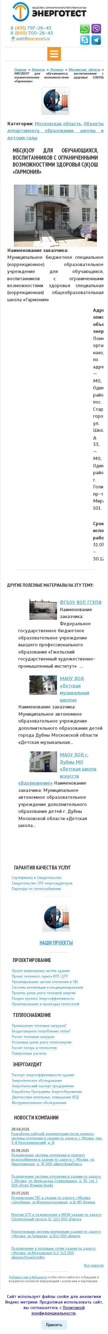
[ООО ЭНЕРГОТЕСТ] (47, 12)
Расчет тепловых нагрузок (33, 1037)
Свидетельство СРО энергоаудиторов (42, 883)
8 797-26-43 (31, 28)
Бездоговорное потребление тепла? (41, 1031)
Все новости (94, 1265)
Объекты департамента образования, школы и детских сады (55, 131)
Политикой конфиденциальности (58, 1310)
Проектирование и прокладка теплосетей (45, 1004)
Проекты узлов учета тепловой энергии (44, 993)
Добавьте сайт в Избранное (28, 1277)
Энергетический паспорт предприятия (43, 1086)
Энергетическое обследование (37, 1080)
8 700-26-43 (32, 33)
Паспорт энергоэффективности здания (43, 1075)
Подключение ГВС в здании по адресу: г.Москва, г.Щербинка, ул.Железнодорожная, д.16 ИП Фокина (53, 1200)
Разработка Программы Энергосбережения (47, 1092)
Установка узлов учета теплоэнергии (41, 1042)
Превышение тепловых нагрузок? (39, 1026)
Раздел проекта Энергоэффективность (43, 998)
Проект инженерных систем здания (41, 971)
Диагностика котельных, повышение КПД (45, 1097)
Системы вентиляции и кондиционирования (47, 987)
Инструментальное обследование (39, 1103)
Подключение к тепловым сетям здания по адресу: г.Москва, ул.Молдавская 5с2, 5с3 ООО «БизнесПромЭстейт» (53, 1253)
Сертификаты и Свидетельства (36, 878)
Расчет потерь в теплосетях (34, 1048)
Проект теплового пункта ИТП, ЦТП (40, 976)
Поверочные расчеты (29, 1053)
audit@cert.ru (33, 38)
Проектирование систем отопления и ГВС (45, 982)
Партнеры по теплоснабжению (36, 889)
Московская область (58, 124)
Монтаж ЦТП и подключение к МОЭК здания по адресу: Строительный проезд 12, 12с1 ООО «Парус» (56, 1217)
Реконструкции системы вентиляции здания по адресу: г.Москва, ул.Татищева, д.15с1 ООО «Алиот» (56, 1234)
